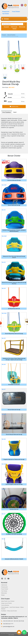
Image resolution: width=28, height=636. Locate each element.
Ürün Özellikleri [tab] (6, 112)
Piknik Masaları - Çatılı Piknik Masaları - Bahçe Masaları (12, 608)
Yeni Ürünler (5, 13)
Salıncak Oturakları (11, 34)
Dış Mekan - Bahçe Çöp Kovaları (9, 610)
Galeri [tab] (15, 112)
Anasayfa (6, 27)
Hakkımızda (14, 27)
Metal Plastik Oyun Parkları (7, 601)
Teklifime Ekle (14, 106)
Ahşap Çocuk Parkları (6, 603)
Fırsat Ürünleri (16, 11)
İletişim (15, 28)
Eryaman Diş (17, 634)
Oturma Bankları (5, 605)
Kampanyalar (5, 11)
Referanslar (22, 27)
